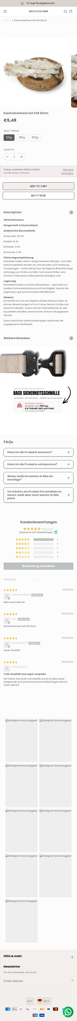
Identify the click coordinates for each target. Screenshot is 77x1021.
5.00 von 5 (48, 529)
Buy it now (38, 195)
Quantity (9, 149)
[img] (10, 590)
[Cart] (70, 11)
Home (7, 20)
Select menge (11, 130)
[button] (6, 11)
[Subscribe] (72, 981)
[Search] (65, 11)
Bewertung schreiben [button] (38, 566)
